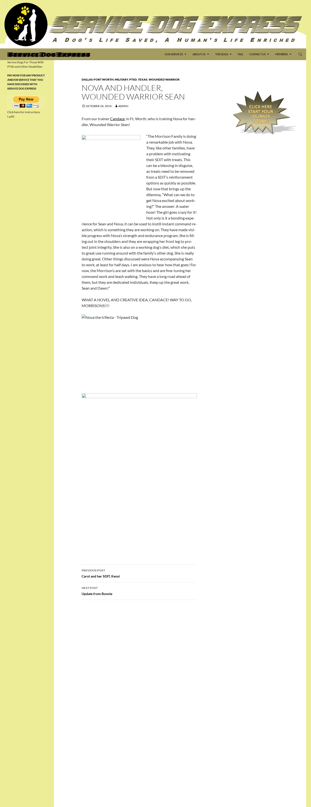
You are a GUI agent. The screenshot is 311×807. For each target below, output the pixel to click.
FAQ (240, 54)
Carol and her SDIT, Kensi (101, 573)
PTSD (133, 79)
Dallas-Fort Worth (97, 79)
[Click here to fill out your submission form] (261, 113)
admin (123, 106)
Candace (117, 118)
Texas (142, 79)
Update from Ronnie (97, 591)
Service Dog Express (48, 54)
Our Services (174, 54)
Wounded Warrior (164, 79)
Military (121, 79)
